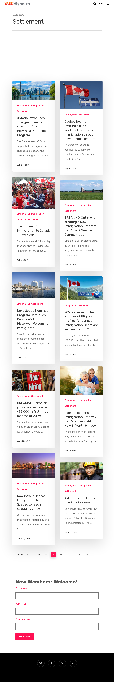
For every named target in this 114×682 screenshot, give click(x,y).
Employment (23, 105)
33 (67, 554)
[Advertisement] (57, 59)
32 (61, 554)
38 (79, 554)
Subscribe (25, 636)
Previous (18, 554)
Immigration (37, 105)
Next (87, 554)
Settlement (23, 111)
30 (46, 554)
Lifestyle (21, 219)
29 (39, 554)
